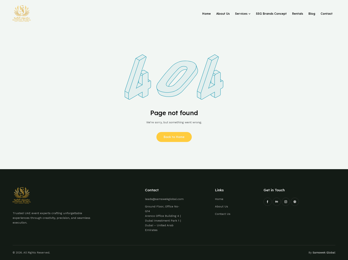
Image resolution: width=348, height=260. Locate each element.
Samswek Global (324, 252)
